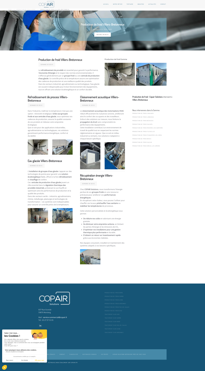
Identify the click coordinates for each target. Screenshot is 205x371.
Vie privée (104, 354)
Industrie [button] (141, 4)
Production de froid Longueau (143, 117)
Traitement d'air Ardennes (114, 332)
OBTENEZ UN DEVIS (103, 34)
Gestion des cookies (90, 354)
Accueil (106, 4)
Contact (163, 4)
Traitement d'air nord (112, 321)
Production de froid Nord (114, 292)
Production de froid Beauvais (142, 120)
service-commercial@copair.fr (55, 317)
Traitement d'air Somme (113, 318)
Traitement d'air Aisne (113, 329)
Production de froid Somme (102, 29)
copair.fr (74, 362)
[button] (120, 74)
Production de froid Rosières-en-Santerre (147, 128)
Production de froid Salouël (142, 124)
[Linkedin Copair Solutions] (40, 325)
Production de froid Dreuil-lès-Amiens (146, 146)
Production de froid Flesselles (143, 131)
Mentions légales (49, 354)
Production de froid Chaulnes (143, 113)
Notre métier (117, 4)
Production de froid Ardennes (115, 303)
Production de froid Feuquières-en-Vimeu (147, 135)
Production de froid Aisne (114, 300)
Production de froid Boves (141, 139)
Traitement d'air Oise (112, 314)
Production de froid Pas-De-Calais (117, 307)
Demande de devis (47, 64)
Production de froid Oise (113, 310)
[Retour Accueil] (46, 4)
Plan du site (74, 354)
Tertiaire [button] (130, 4)
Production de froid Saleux (142, 142)
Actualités (152, 4)
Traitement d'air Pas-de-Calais (116, 325)
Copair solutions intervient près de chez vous (129, 354)
